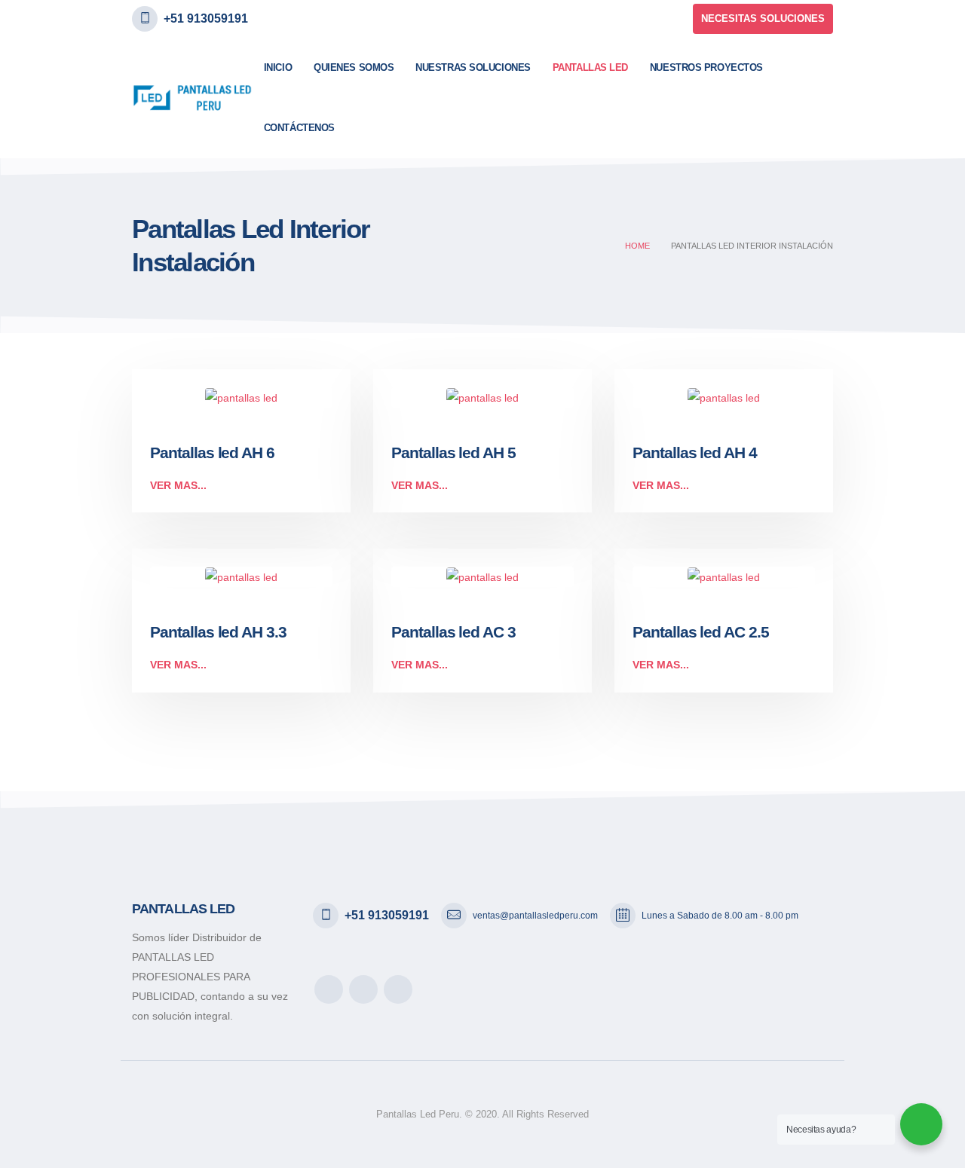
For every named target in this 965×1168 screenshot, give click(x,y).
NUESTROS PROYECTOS (706, 67)
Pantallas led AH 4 (695, 452)
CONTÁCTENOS (299, 127)
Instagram (398, 989)
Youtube (363, 989)
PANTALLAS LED (590, 67)
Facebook (328, 989)
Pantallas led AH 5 (453, 452)
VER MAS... (178, 485)
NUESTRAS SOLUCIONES (472, 67)
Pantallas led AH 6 (212, 452)
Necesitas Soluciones (763, 18)
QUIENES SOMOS (354, 67)
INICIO (278, 67)
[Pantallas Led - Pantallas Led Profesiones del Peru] (192, 97)
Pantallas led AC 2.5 (701, 632)
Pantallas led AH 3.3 (218, 632)
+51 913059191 (206, 18)
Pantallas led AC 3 (453, 632)
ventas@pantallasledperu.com (535, 915)
